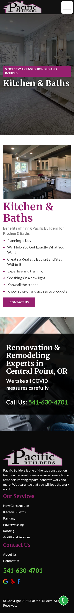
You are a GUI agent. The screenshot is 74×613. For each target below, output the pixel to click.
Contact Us (11, 561)
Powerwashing (13, 524)
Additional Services (16, 537)
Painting (9, 518)
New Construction (16, 505)
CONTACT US (19, 302)
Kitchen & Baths (14, 512)
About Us (10, 554)
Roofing (8, 531)
